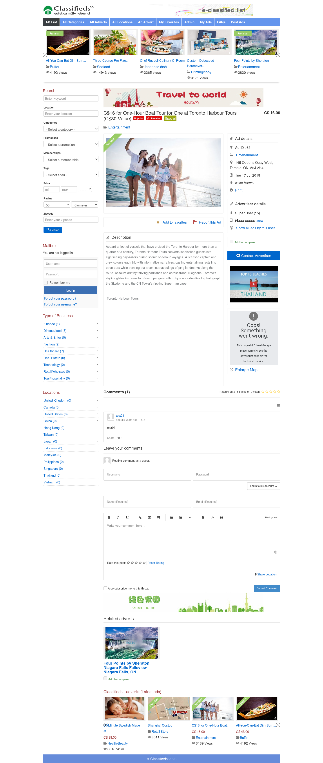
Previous (45, 55)
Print (238, 190)
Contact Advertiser (255, 255)
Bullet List (171, 517)
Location (49, 107)
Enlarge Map (246, 369)
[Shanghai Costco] (169, 708)
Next (278, 55)
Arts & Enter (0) (55, 337)
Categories (50, 123)
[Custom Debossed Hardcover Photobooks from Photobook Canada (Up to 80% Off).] (162, 42)
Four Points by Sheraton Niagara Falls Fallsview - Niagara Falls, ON (127, 667)
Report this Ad (210, 222)
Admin (189, 22)
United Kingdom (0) (57, 400)
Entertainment (247, 154)
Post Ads (238, 22)
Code (212, 517)
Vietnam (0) (52, 482)
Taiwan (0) (51, 434)
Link (140, 517)
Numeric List (180, 517)
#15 (143, 419)
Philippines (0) (54, 461)
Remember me (59, 282)
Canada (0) (52, 407)
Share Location (266, 574)
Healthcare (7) (54, 351)
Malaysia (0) (52, 454)
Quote (203, 517)
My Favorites (169, 22)
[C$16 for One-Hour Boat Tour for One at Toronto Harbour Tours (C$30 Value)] (213, 708)
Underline (127, 517)
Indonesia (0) (53, 448)
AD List (51, 22)
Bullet (190, 517)
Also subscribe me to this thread (128, 588)
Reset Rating (156, 562)
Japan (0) (50, 441)
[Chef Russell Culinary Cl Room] (115, 42)
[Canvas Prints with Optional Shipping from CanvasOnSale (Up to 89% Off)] (256, 42)
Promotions (51, 138)
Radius (48, 198)
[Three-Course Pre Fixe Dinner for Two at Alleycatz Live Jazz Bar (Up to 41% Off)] (68, 42)
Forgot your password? (60, 298)
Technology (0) (54, 364)
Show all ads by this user (255, 227)
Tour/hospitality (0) (57, 378)
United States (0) (56, 414)
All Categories (73, 22)
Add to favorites (175, 222)
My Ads (206, 22)
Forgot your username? (60, 304)
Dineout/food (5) (55, 330)
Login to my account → (263, 486)
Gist (221, 517)
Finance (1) (52, 323)
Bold (108, 517)
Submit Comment (267, 588)
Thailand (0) (52, 475)
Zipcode (48, 213)
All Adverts (98, 22)
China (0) (50, 420)
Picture (149, 517)
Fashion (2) (52, 344)
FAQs (221, 22)
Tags (46, 168)
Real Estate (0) (54, 357)
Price (47, 183)
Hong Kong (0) (54, 427)
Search (54, 230)
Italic (118, 517)
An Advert (146, 22)
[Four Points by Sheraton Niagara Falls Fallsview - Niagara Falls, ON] (209, 42)
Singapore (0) (53, 468)
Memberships (52, 153)
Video (158, 517)
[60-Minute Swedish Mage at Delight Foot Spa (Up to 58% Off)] (124, 708)
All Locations (122, 22)
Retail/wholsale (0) (57, 371)
